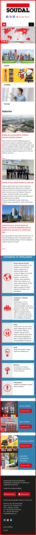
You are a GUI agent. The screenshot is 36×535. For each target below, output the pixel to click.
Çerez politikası (8, 527)
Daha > (4, 158)
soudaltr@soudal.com (10, 513)
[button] (3, 35)
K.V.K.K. (5, 530)
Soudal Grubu (23, 17)
